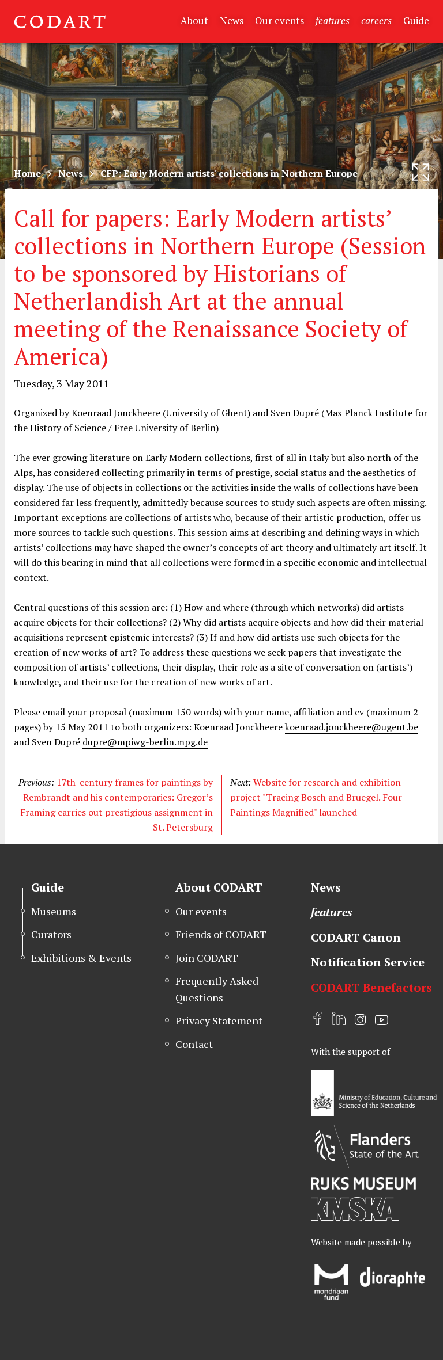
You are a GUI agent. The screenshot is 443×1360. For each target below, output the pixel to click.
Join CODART (206, 958)
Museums (53, 911)
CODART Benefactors (371, 987)
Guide (416, 20)
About (194, 20)
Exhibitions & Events (81, 958)
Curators (51, 934)
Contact (194, 1044)
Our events (279, 20)
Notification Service (368, 962)
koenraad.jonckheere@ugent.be (351, 727)
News (231, 20)
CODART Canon (356, 937)
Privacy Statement (218, 1020)
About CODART (218, 887)
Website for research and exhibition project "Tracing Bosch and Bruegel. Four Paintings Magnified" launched (316, 797)
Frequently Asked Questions (216, 989)
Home (27, 173)
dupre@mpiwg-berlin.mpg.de (145, 742)
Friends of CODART (220, 934)
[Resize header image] (420, 172)
